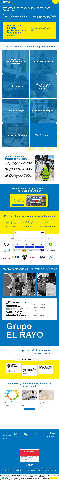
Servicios (25, 432)
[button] (9, 201)
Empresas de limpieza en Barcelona (39, 315)
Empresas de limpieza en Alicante (39, 307)
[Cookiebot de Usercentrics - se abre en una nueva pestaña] (41, 232)
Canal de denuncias (16, 436)
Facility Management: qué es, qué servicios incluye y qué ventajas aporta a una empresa (10, 402)
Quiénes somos (26, 435)
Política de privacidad (16, 433)
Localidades (25, 434)
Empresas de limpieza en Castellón (39, 304)
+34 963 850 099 (5, 438)
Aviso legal (15, 432)
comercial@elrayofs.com (6, 439)
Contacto (25, 433)
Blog (24, 436)
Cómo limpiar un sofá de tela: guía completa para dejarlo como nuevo (27, 402)
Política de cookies (16, 434)
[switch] (26, 244)
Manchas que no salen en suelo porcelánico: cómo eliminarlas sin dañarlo (44, 402)
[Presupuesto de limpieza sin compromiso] (54, 352)
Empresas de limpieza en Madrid (39, 310)
